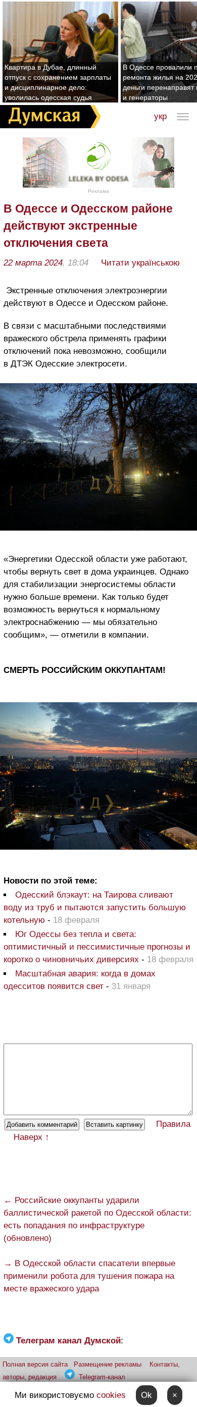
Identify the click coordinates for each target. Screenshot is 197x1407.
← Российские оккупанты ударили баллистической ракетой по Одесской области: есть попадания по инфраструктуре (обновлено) (97, 1219)
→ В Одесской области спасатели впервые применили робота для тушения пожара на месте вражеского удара (89, 1276)
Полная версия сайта (35, 1364)
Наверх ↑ (32, 1137)
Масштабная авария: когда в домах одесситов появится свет (80, 980)
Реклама (98, 191)
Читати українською (140, 263)
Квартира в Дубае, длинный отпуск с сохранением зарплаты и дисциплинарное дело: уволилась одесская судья (58, 82)
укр (160, 116)
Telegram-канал (102, 1377)
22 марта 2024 (33, 263)
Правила (173, 1124)
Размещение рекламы (107, 1364)
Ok (146, 1395)
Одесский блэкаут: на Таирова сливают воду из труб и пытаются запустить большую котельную (95, 907)
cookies (111, 1395)
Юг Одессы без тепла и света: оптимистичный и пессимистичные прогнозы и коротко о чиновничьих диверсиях (97, 946)
